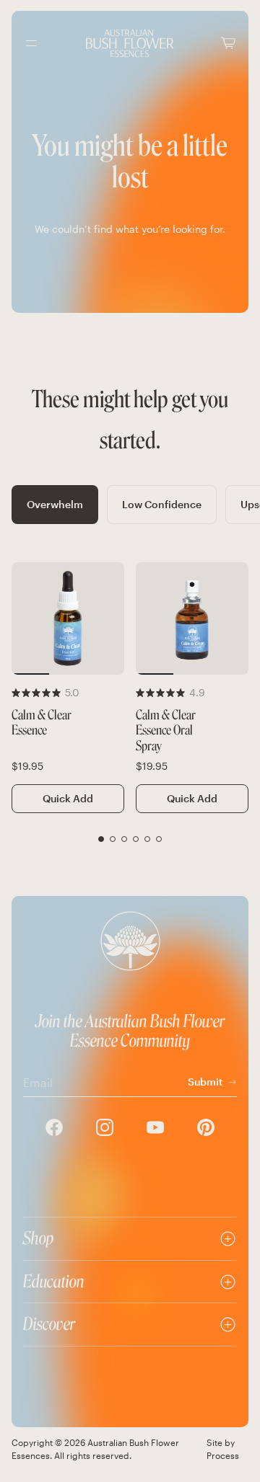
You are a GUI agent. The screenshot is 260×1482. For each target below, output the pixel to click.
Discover (49, 1323)
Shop (38, 1238)
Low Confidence (162, 504)
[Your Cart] (228, 43)
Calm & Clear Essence (42, 723)
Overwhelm (55, 504)
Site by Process (223, 1448)
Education (53, 1281)
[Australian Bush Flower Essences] (130, 43)
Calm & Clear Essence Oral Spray (166, 731)
